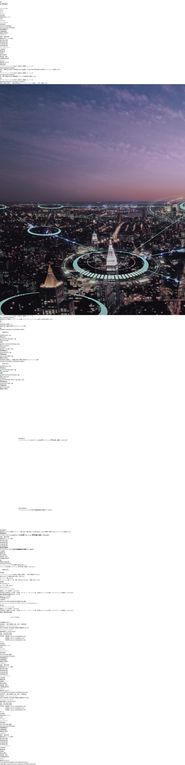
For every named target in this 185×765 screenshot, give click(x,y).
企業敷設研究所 (4, 558)
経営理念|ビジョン (5, 645)
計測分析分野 (4, 544)
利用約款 (23, 624)
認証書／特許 (4, 556)
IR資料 (2, 681)
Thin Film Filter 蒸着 (5, 654)
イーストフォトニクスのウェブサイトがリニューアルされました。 (19, 603)
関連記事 (2, 553)
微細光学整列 (4, 661)
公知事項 (2, 551)
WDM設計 (3, 652)
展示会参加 (3, 554)
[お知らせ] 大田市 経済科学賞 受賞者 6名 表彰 (13, 601)
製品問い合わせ (4, 62)
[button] (0, 322)
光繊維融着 (3, 659)
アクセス (2, 649)
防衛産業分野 (4, 542)
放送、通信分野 (4, 537)
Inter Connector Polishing (7, 656)
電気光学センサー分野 (6, 538)
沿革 (1, 647)
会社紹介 (2, 624)
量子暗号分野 (4, 540)
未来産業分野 (4, 546)
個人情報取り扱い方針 (13, 624)
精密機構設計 (4, 658)
